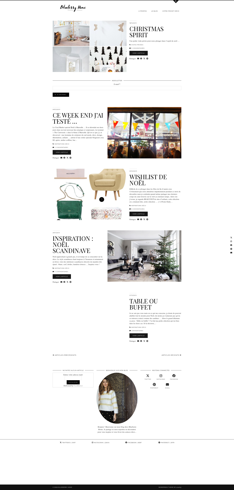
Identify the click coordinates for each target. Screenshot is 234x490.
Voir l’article (139, 53)
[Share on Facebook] (141, 58)
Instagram (101, 442)
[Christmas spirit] (90, 46)
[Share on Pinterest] (147, 58)
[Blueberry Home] (73, 8)
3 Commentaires (138, 48)
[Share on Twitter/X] (144, 58)
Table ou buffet (143, 304)
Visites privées (137, 45)
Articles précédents (65, 355)
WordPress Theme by (170, 487)
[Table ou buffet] (90, 318)
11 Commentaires (61, 147)
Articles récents (171, 355)
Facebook (134, 442)
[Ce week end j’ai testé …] (144, 132)
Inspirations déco (61, 144)
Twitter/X (69, 442)
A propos (143, 11)
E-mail (117, 84)
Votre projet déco (170, 11)
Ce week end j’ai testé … (78, 118)
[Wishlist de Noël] (90, 194)
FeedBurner (78, 385)
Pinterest (167, 442)
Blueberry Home (65, 487)
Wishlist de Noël (148, 180)
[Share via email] (138, 58)
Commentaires (137, 330)
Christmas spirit (146, 32)
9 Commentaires (138, 209)
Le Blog (154, 11)
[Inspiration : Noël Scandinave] (144, 256)
